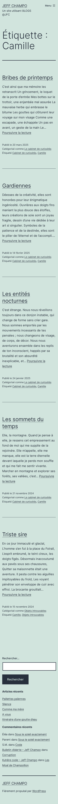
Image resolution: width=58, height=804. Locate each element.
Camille (42, 152)
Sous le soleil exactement (31, 734)
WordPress (39, 791)
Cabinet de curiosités (24, 152)
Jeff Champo (14, 6)
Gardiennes (16, 185)
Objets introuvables (35, 610)
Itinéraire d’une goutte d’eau (19, 719)
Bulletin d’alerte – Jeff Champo (21, 749)
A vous (6, 714)
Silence (6, 704)
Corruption (9, 755)
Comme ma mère (13, 709)
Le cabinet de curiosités (37, 148)
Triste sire (14, 534)
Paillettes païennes (14, 698)
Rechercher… (10, 658)
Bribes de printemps (27, 77)
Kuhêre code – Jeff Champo (19, 760)
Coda (18, 744)
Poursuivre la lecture (16, 133)
